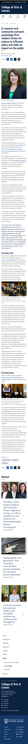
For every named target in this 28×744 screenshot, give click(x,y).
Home (3, 17)
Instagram (6, 703)
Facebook (5, 699)
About (5, 654)
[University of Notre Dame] (14, 721)
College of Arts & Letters (11, 8)
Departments (6, 460)
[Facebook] (7, 59)
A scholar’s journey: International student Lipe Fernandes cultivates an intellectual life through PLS (12, 613)
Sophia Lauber (8, 55)
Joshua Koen (17, 271)
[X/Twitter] (15, 59)
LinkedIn (5, 707)
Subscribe (7, 669)
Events (5, 674)
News (7, 23)
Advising (5, 643)
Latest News (13, 23)
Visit (5, 736)
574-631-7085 (8, 694)
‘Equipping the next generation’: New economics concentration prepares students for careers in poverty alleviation (12, 566)
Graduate (5, 463)
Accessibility (7, 739)
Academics (6, 639)
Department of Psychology (18, 116)
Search (18, 17)
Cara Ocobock (20, 145)
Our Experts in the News (11, 662)
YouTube (5, 705)
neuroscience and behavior (9, 260)
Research (15, 460)
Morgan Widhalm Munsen (9, 103)
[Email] (19, 59)
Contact (10, 17)
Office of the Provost (8, 680)
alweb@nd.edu (5, 696)
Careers (5, 651)
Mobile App (7, 729)
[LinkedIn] (11, 59)
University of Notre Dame (14, 2)
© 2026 (3, 710)
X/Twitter (5, 701)
